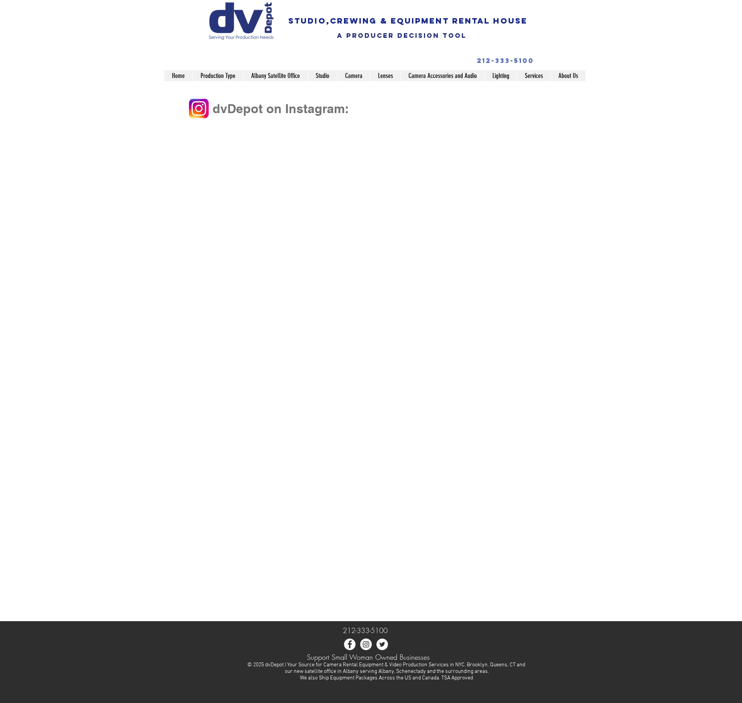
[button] (217, 75)
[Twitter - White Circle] (382, 644)
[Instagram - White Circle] (366, 644)
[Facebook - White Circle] (350, 644)
